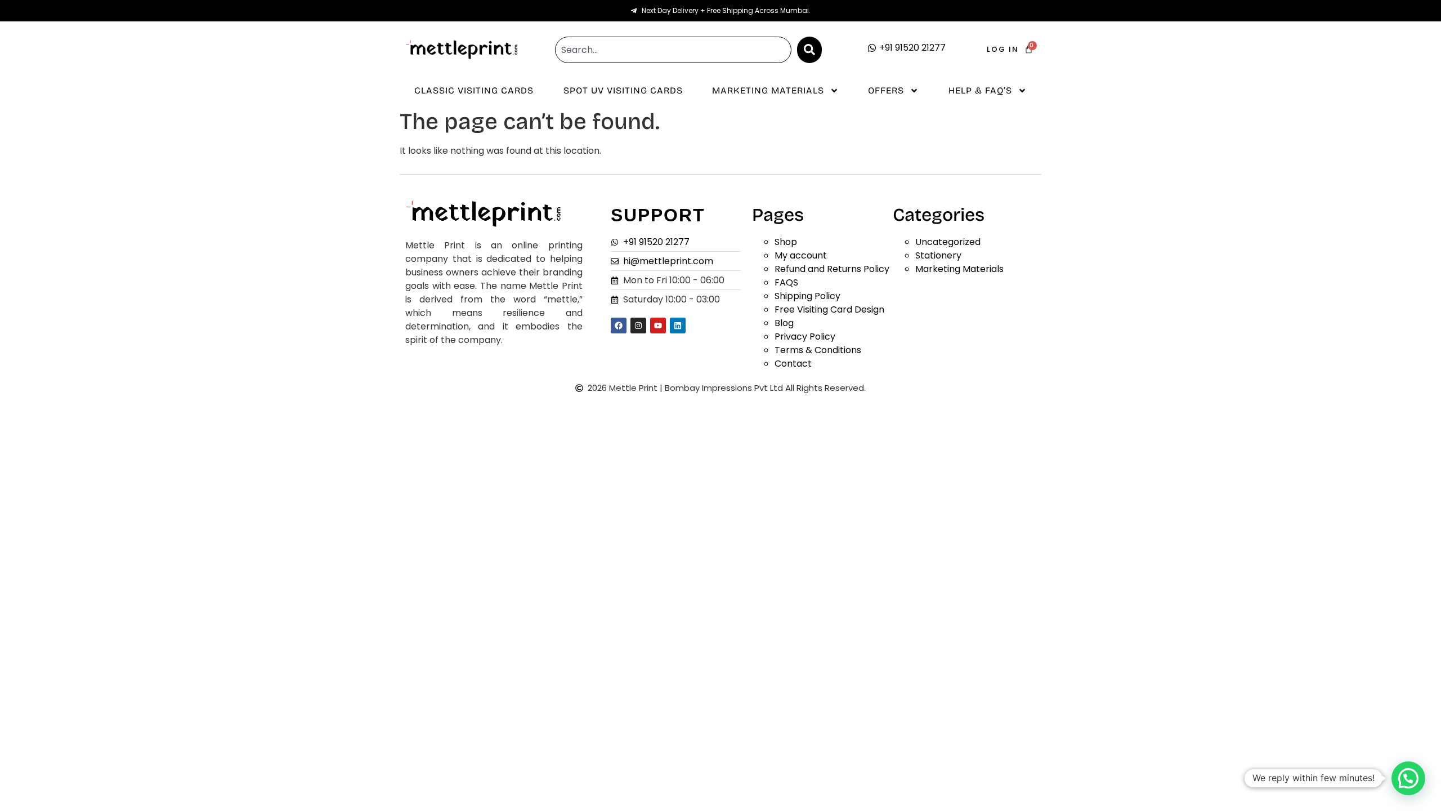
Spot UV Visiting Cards (623, 90)
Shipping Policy (807, 295)
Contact (793, 363)
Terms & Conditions (818, 350)
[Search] (809, 50)
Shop (786, 241)
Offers (886, 90)
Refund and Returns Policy (832, 268)
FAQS (786, 282)
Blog (784, 323)
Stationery (938, 255)
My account (801, 255)
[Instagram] (638, 325)
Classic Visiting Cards (474, 90)
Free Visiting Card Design (829, 309)
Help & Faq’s (980, 90)
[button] (1408, 778)
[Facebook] (618, 325)
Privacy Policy (805, 336)
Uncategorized (948, 241)
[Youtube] (658, 325)
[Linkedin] (678, 325)
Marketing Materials (768, 90)
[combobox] (673, 50)
